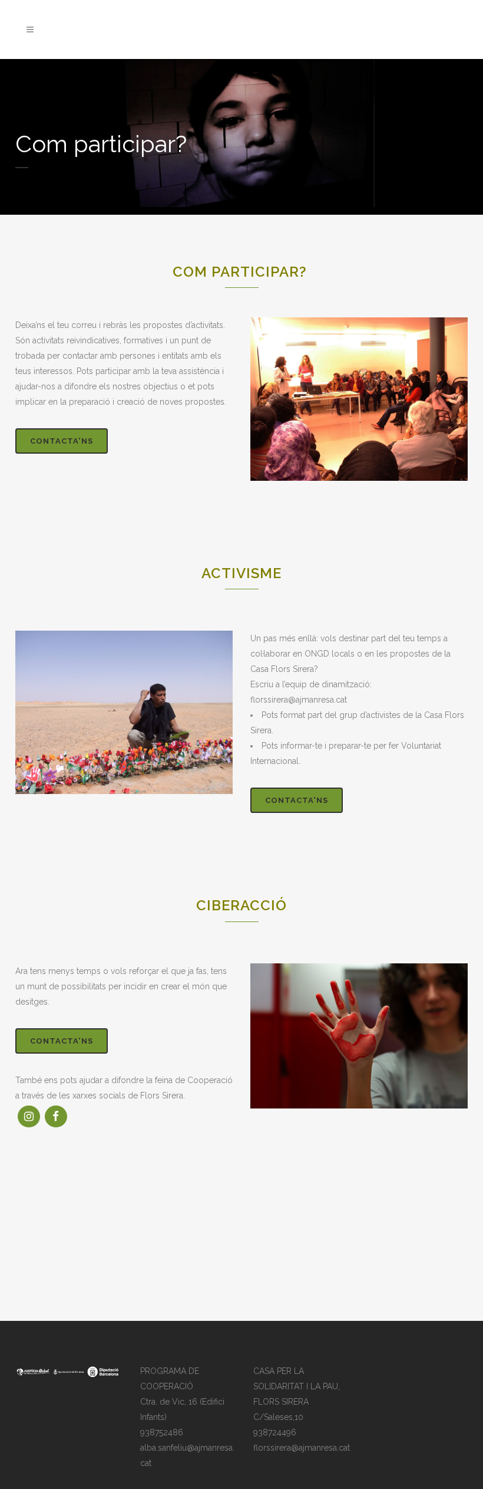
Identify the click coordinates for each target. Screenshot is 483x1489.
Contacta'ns (61, 441)
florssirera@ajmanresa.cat (301, 1447)
